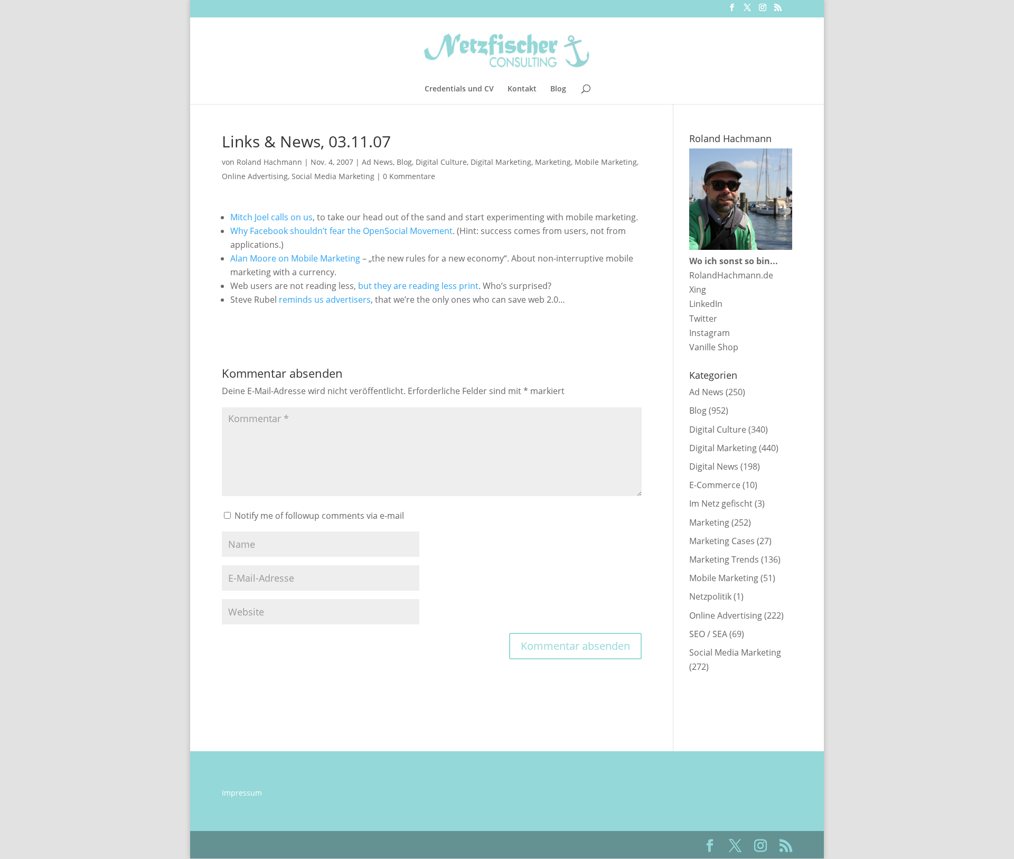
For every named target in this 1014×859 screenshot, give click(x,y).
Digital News (713, 466)
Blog (558, 89)
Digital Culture (441, 162)
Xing (697, 289)
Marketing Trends (724, 559)
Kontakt (522, 89)
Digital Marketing (501, 162)
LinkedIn (705, 304)
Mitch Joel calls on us (271, 217)
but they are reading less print (418, 286)
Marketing (553, 162)
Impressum (242, 793)
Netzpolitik (710, 596)
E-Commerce (714, 485)
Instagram (709, 333)
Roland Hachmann (269, 162)
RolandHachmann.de (731, 275)
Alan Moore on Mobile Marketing (295, 258)
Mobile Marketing (606, 162)
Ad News (377, 162)
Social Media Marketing (333, 176)
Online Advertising (255, 176)
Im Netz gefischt (721, 503)
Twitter (703, 318)
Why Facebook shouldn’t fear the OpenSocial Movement (341, 231)
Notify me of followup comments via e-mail (319, 515)
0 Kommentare (409, 176)
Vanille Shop (713, 347)
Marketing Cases (722, 541)
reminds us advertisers (325, 299)
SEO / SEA (708, 634)
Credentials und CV (459, 89)
